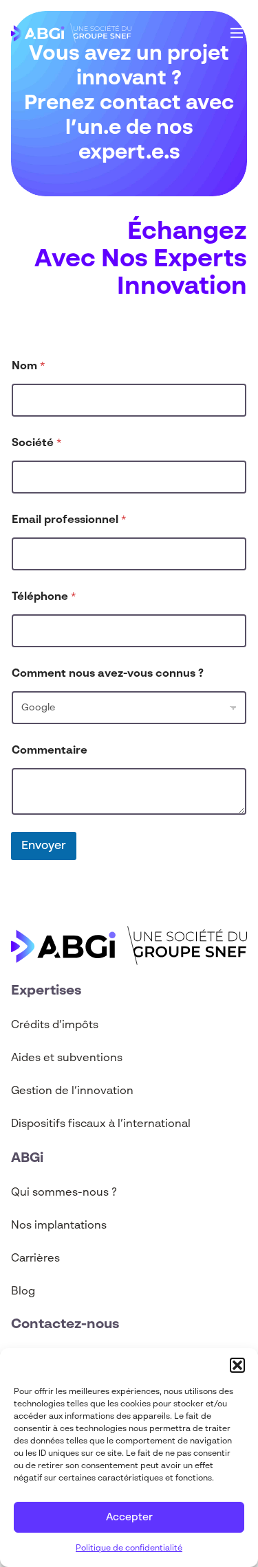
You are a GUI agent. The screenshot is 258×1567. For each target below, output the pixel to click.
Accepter (129, 1517)
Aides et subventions (66, 1058)
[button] (237, 1365)
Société (37, 443)
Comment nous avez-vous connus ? (108, 674)
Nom (28, 366)
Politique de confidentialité (129, 1548)
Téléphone (44, 597)
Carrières (35, 1258)
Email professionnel (69, 520)
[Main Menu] (236, 32)
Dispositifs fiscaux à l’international (101, 1124)
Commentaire (49, 750)
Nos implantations (59, 1225)
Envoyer (43, 846)
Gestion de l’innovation (72, 1091)
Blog (23, 1291)
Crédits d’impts (54, 1025)
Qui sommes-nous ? (64, 1192)
